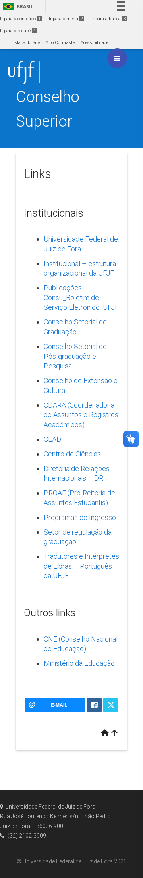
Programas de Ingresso (80, 517)
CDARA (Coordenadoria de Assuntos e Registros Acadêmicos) (81, 415)
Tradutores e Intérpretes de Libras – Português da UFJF (81, 566)
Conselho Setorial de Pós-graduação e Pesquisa (75, 356)
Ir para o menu (66, 18)
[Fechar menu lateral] (117, 58)
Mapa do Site (27, 42)
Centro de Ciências (72, 454)
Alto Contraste (60, 42)
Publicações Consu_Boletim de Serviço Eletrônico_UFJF (81, 297)
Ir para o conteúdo (20, 18)
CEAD (52, 439)
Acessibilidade (94, 42)
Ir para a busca (108, 18)
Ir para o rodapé (17, 30)
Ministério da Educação (79, 663)
